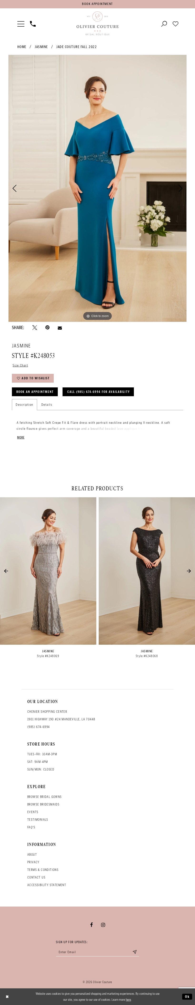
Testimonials (37, 820)
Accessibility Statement (46, 885)
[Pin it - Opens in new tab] (47, 328)
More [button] (20, 437)
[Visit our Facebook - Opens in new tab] (91, 925)
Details (46, 404)
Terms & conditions (42, 870)
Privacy (33, 862)
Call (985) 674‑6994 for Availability (98, 392)
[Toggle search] (164, 23)
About (32, 855)
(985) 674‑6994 (38, 727)
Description (24, 404)
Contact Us (36, 877)
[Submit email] (134, 951)
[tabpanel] (97, 188)
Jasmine (41, 47)
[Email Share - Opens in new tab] (60, 327)
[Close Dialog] (7, 997)
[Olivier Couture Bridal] (97, 23)
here (128, 999)
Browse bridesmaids (43, 804)
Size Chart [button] (20, 365)
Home (21, 47)
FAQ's (31, 827)
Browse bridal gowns (44, 797)
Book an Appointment (35, 392)
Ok (187, 996)
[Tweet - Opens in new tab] (34, 328)
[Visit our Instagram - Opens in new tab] (103, 925)
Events (32, 812)
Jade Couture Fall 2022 (76, 47)
